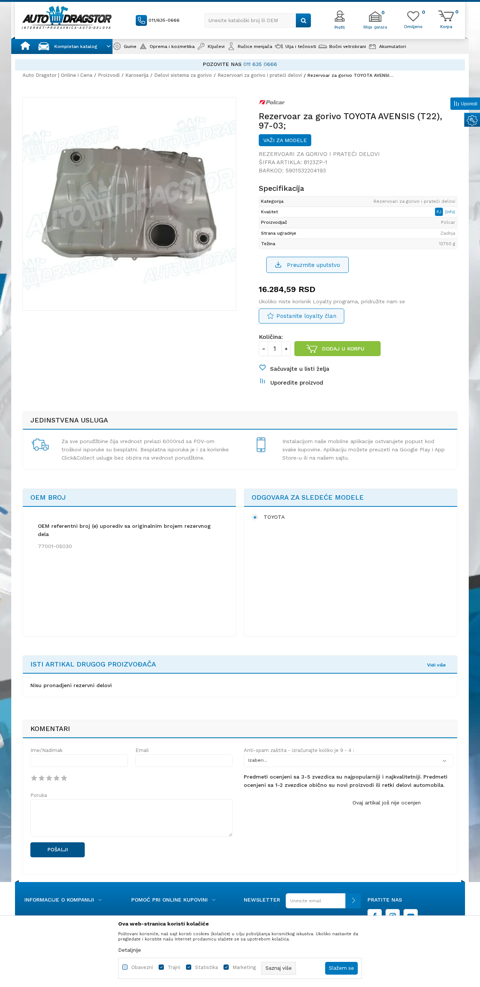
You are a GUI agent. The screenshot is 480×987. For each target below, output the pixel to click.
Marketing (244, 967)
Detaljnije (129, 950)
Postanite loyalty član (306, 316)
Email (142, 750)
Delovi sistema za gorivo (183, 75)
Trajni (174, 967)
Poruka (38, 795)
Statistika (206, 967)
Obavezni (142, 967)
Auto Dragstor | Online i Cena (57, 75)
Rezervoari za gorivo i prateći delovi (260, 75)
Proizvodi (109, 75)
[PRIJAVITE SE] (323, 903)
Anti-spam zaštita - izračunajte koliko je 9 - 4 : (299, 750)
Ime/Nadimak (46, 750)
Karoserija (136, 75)
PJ (439, 211)
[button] (257, 20)
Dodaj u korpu (343, 349)
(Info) (450, 212)
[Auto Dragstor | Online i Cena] (67, 17)
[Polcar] (272, 104)
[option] (240, 64)
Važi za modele (285, 140)
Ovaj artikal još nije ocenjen (386, 803)
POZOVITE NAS (222, 64)
